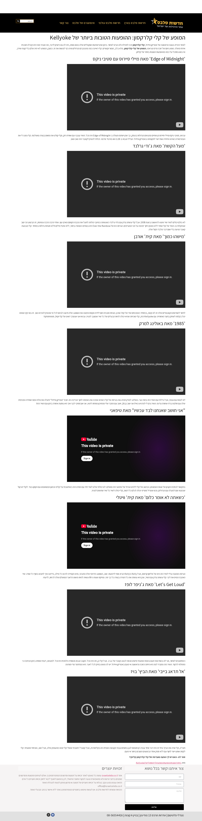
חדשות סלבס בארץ (135, 23)
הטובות (174, 762)
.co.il (110, 775)
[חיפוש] (18, 21)
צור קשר (64, 23)
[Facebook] (53, 815)
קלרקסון (154, 762)
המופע (160, 762)
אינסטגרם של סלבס (83, 23)
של (146, 762)
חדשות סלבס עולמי (109, 23)
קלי (149, 762)
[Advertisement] (101, 6)
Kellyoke (140, 762)
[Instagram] (48, 815)
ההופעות (167, 762)
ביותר (179, 762)
